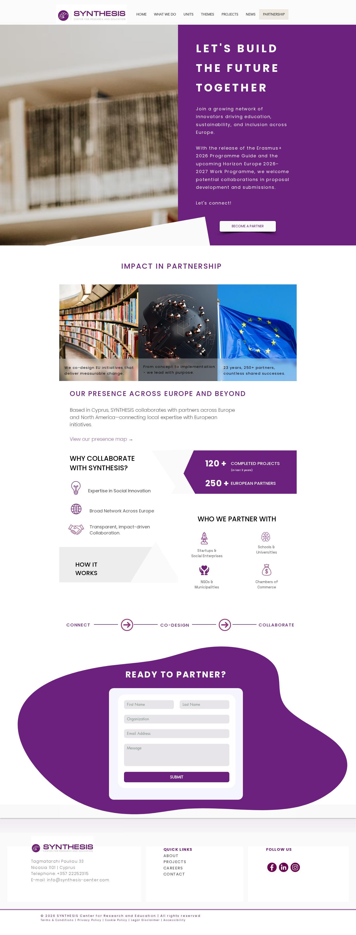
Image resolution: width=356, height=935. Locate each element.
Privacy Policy (89, 920)
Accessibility (174, 920)
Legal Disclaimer (145, 920)
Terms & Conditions (57, 920)
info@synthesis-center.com (78, 880)
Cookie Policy (116, 920)
